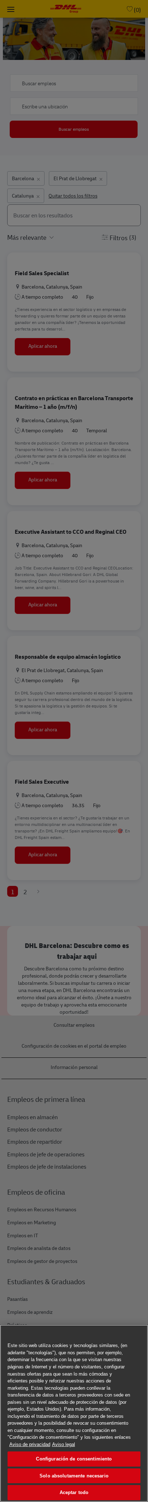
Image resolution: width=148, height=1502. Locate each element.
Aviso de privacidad (29, 1444)
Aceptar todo (74, 1492)
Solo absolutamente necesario (74, 1476)
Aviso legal (63, 1444)
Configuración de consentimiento (74, 1459)
